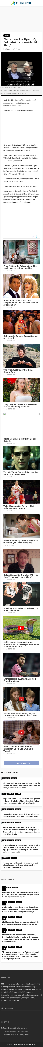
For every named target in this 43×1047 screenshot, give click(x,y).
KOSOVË (6, 778)
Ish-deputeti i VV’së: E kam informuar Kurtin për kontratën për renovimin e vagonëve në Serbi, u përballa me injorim (21, 785)
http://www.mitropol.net (20, 1035)
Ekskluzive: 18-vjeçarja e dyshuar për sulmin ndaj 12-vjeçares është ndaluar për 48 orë (21, 815)
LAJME (7, 35)
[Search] (40, 3)
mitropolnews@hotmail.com (18, 1032)
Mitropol (8, 49)
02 (4, 793)
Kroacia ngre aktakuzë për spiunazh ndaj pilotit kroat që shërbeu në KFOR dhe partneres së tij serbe (20, 865)
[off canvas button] (2, 3)
